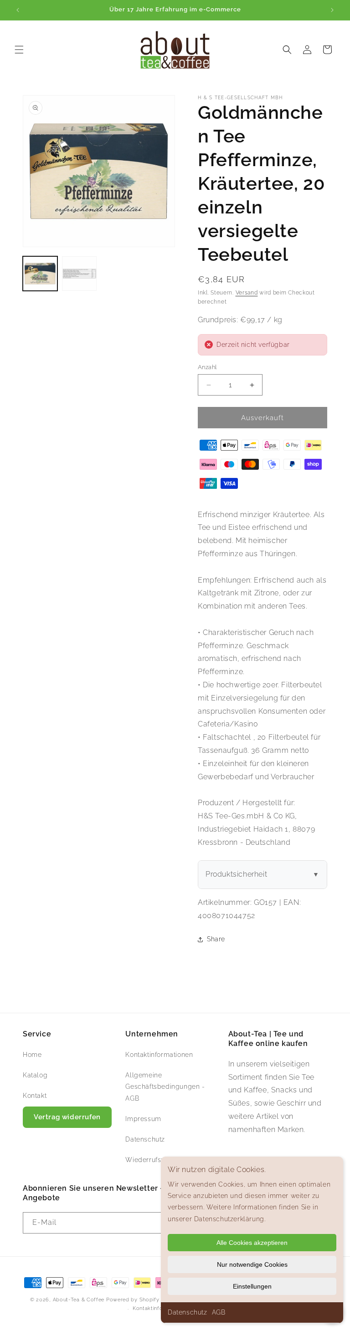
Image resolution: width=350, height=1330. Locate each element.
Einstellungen (252, 1286)
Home (32, 1054)
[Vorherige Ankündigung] (18, 10)
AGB (219, 1312)
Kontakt (34, 1095)
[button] (19, 50)
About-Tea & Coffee (79, 1300)
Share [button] (216, 939)
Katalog (35, 1075)
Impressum (143, 1118)
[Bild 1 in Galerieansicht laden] (40, 273)
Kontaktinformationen (159, 1054)
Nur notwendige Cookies (252, 1264)
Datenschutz (187, 1312)
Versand (247, 292)
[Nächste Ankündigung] (332, 10)
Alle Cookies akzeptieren (252, 1242)
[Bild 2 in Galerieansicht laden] (79, 273)
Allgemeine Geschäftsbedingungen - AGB (165, 1086)
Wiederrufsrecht (151, 1159)
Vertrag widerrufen (67, 1117)
